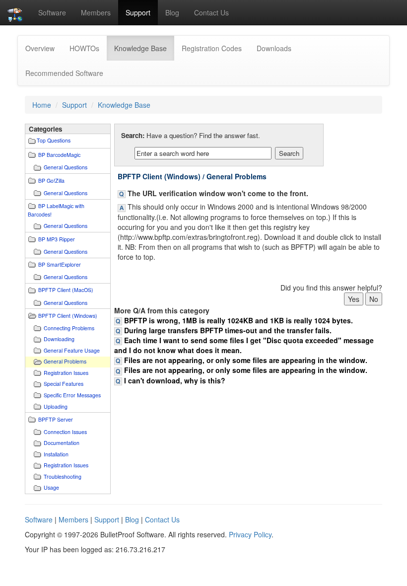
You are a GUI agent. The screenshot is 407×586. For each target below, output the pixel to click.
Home (41, 105)
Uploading (56, 406)
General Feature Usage (72, 350)
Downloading (59, 339)
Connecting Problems (69, 328)
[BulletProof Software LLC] (15, 12)
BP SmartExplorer (59, 264)
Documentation (61, 442)
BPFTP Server (55, 419)
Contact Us (211, 12)
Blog (172, 12)
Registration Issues (66, 372)
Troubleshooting (62, 476)
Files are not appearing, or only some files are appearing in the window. (245, 360)
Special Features (63, 383)
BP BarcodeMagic (59, 154)
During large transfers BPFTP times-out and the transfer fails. (228, 330)
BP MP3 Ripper (56, 239)
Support (138, 12)
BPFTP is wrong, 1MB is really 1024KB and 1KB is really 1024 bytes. (238, 320)
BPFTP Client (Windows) (67, 315)
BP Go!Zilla (51, 180)
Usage (51, 487)
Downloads (274, 48)
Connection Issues (65, 432)
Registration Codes (212, 48)
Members (96, 12)
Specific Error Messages (72, 395)
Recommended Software (64, 73)
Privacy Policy (250, 534)
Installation (56, 454)
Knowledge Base (144, 48)
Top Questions (53, 140)
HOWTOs (84, 48)
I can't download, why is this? (174, 380)
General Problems (65, 361)
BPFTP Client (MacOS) (65, 289)
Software (52, 12)
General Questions (65, 167)
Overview (40, 48)
